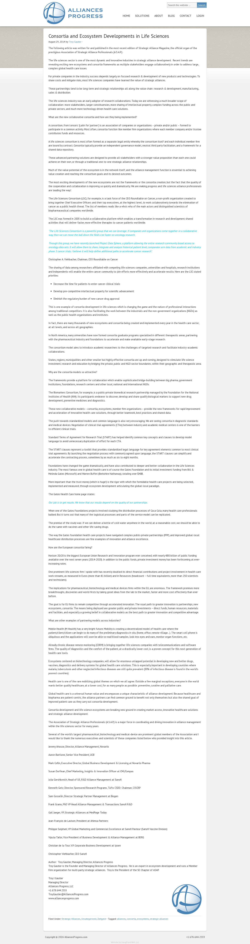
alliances (121, 918)
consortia (131, 918)
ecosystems (143, 918)
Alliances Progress (73, 13)
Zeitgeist (101, 918)
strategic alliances (159, 918)
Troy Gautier (75, 41)
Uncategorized (88, 918)
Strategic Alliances (71, 918)
